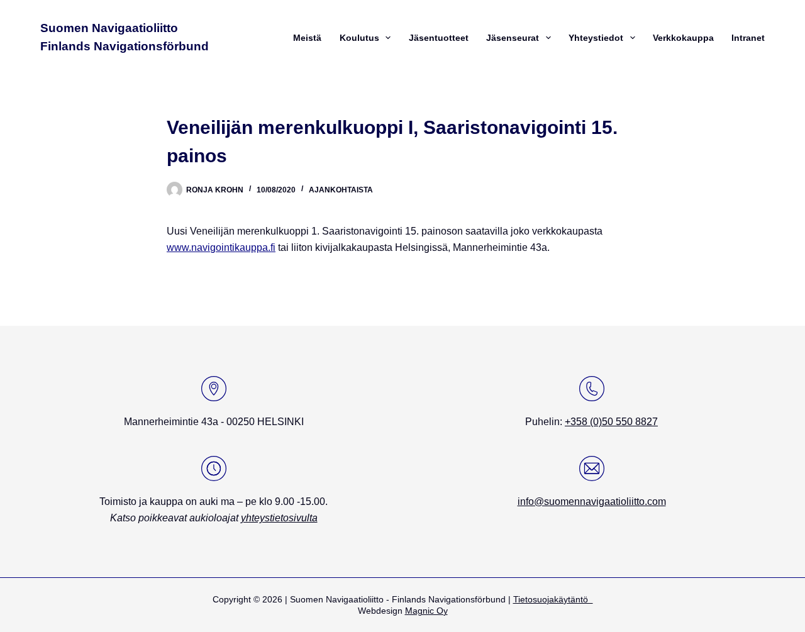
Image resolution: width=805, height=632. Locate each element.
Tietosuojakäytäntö (553, 599)
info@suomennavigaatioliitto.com (592, 501)
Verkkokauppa (683, 38)
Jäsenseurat (512, 38)
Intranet (748, 38)
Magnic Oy (426, 611)
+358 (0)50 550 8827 (611, 421)
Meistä (307, 38)
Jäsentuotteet (439, 38)
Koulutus (359, 38)
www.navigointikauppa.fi (221, 247)
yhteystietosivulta (279, 518)
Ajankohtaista (341, 190)
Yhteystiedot (596, 38)
